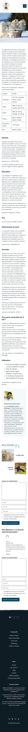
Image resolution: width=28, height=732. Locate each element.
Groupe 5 (14, 24)
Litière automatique (14, 638)
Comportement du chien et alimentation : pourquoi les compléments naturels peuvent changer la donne (14, 696)
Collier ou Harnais (14, 646)
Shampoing (14, 643)
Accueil (14, 665)
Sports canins (10, 371)
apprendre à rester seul (8, 344)
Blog (14, 670)
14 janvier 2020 (9, 543)
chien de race (13, 323)
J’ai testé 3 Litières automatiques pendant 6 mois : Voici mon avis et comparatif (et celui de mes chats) (14, 703)
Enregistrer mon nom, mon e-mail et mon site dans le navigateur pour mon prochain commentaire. (14, 517)
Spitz (4, 58)
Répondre (8, 554)
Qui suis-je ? (14, 667)
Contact (14, 673)
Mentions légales (14, 675)
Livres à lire (14, 640)
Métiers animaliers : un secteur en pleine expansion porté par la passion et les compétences (14, 689)
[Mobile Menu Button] (25, 6)
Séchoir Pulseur (14, 635)
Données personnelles (14, 678)
